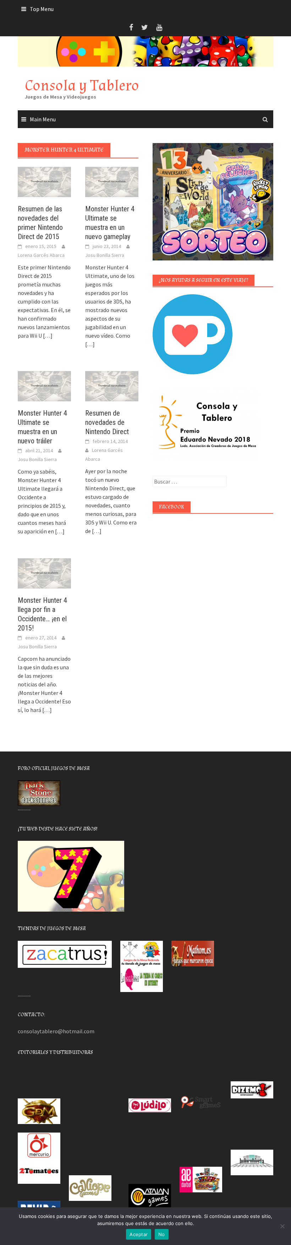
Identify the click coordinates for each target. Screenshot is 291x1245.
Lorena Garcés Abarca (41, 255)
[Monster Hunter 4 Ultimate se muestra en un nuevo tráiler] (44, 385)
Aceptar (139, 1234)
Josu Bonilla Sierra (104, 255)
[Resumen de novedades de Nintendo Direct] (111, 385)
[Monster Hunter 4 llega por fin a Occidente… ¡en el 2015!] (44, 572)
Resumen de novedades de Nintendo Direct (107, 422)
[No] (282, 1226)
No (161, 1234)
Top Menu (42, 8)
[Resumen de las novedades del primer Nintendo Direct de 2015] (44, 181)
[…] (47, 335)
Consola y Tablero (82, 85)
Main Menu (43, 119)
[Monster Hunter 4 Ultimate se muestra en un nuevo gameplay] (111, 181)
